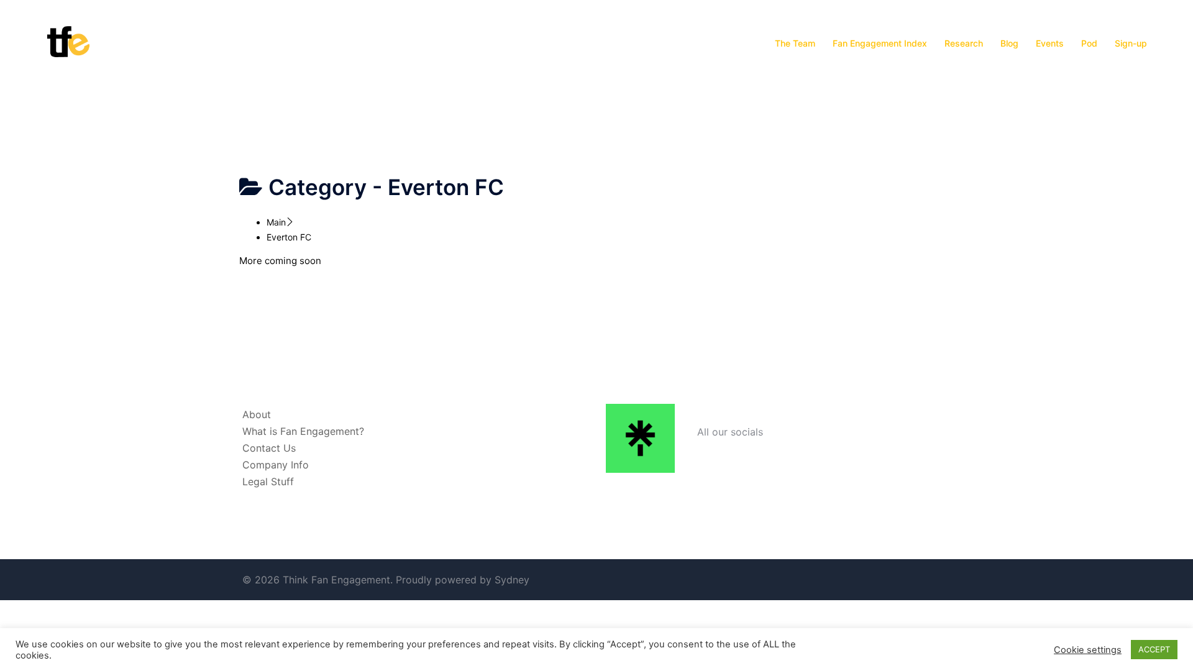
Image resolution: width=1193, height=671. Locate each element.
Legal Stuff (268, 481)
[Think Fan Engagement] (68, 42)
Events (1050, 43)
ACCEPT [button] (1154, 649)
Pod (1089, 43)
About (256, 414)
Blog (1009, 43)
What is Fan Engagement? (303, 431)
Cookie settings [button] (1088, 649)
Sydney (512, 579)
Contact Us (269, 448)
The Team (795, 43)
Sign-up (1131, 43)
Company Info (275, 465)
